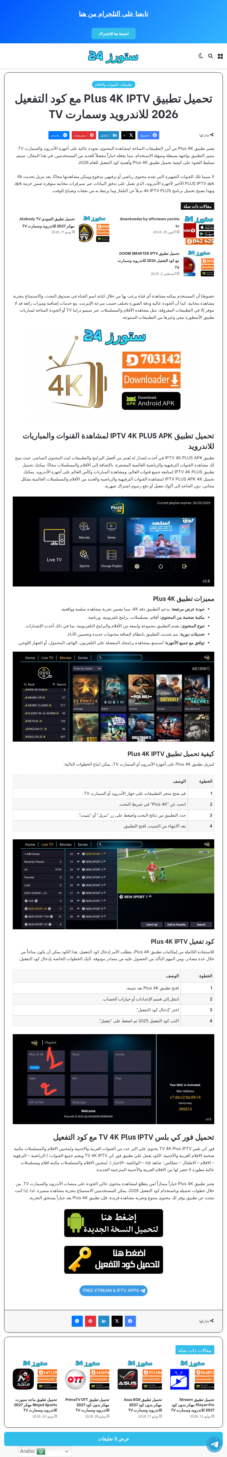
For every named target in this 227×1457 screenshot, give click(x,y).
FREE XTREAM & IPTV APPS (111, 1290)
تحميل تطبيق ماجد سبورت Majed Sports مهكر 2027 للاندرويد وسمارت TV (35, 1404)
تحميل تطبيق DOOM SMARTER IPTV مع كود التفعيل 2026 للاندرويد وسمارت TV (148, 260)
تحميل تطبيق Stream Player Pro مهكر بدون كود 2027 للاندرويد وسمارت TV (192, 1404)
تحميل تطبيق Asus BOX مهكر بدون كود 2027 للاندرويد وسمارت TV (143, 1404)
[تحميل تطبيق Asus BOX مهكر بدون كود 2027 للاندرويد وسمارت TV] (140, 1377)
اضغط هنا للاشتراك (114, 33)
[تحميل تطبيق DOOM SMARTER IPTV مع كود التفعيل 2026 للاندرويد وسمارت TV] (199, 265)
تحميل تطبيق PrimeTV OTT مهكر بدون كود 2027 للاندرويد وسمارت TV (87, 1404)
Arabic (28, 1451)
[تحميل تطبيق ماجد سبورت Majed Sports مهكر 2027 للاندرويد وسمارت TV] (35, 1377)
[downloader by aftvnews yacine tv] (199, 230)
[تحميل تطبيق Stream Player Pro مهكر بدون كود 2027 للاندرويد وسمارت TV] (192, 1377)
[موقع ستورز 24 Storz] (113, 55)
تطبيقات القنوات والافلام (113, 84)
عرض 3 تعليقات (113, 1439)
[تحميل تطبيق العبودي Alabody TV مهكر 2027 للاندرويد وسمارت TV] (94, 230)
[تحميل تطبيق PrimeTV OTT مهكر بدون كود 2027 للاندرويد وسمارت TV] (87, 1377)
